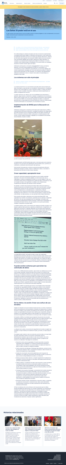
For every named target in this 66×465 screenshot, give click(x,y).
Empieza (45, 3)
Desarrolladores (61, 0)
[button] (57, 3)
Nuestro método (27, 3)
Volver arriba (60, 463)
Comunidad (55, 0)
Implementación (19, 3)
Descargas (62, 3)
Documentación (49, 0)
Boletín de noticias (57, 458)
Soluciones (12, 3)
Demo (43, 0)
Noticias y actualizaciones (37, 3)
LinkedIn (51, 463)
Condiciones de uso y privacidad (54, 459)
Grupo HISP (16, 458)
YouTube (55, 463)
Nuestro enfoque (57, 457)
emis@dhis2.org (16, 459)
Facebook (47, 463)
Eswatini (35, 65)
